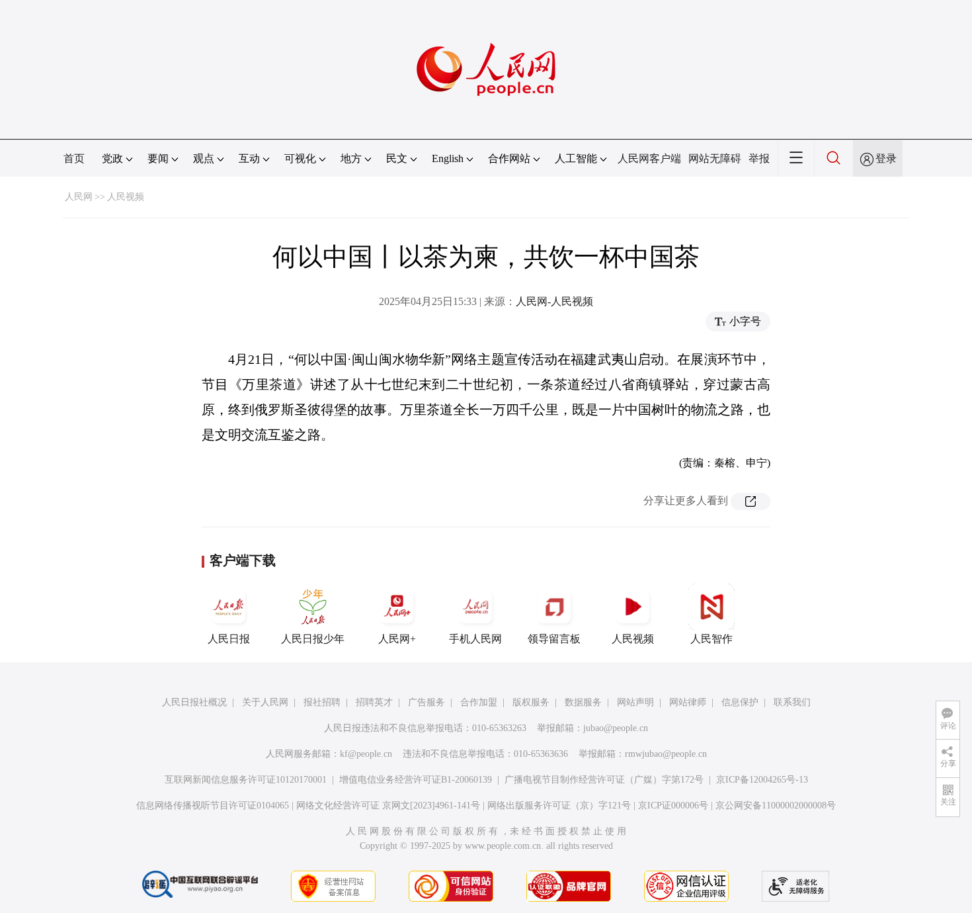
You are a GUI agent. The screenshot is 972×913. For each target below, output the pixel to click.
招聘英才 (374, 702)
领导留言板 (554, 638)
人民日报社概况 (194, 702)
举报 (759, 158)
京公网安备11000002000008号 (775, 805)
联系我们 (792, 702)
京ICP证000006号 (673, 805)
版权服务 (530, 702)
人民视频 (125, 197)
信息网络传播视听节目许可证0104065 (212, 805)
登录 (886, 158)
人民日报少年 (312, 638)
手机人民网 (475, 638)
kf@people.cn (366, 754)
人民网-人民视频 (554, 301)
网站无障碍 (714, 158)
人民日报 (229, 638)
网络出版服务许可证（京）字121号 (559, 805)
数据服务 (583, 702)
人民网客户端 (649, 158)
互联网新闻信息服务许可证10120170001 (246, 780)
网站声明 (635, 702)
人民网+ (397, 638)
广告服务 (426, 702)
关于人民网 (265, 702)
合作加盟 (478, 702)
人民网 (79, 197)
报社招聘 (322, 702)
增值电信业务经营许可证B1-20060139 (415, 780)
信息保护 (739, 702)
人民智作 (711, 638)
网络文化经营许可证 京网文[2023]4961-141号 (388, 805)
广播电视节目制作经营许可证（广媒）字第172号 (604, 780)
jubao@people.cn (615, 728)
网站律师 (687, 702)
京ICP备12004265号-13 (762, 780)
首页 (74, 158)
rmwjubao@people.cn (666, 754)
